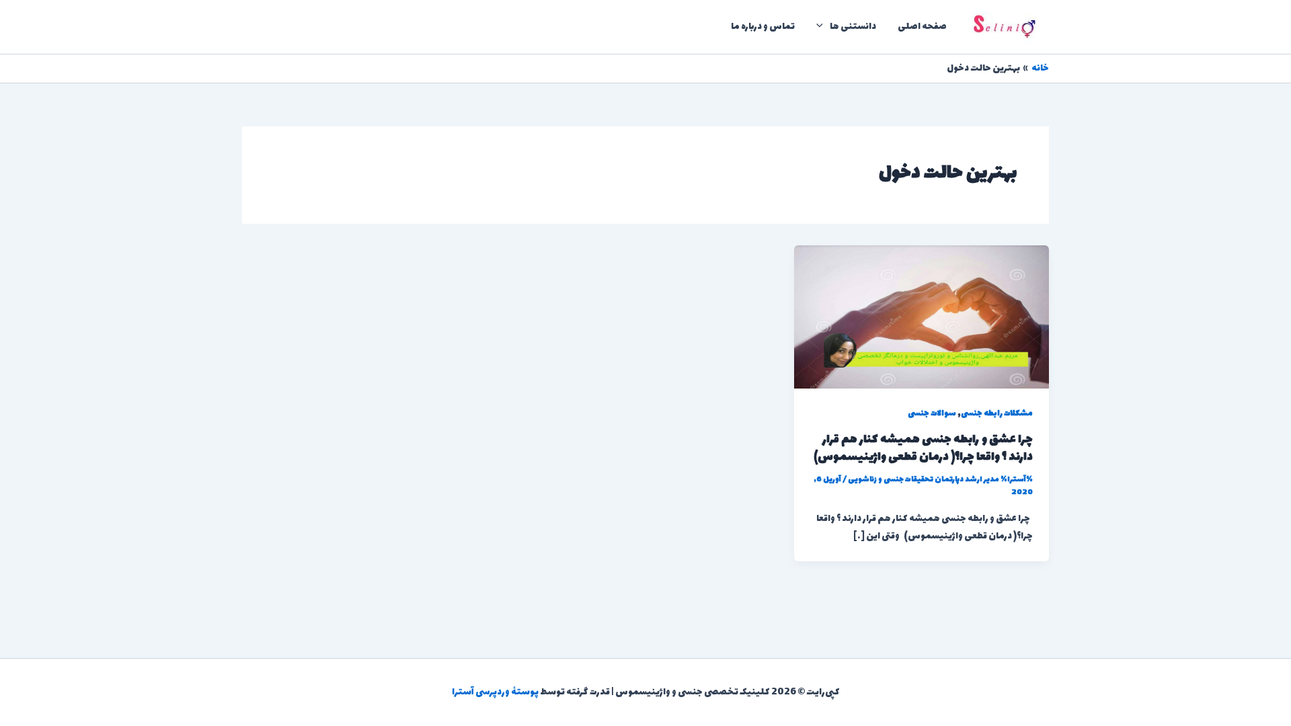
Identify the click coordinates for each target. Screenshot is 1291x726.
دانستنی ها (853, 26)
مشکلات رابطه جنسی (997, 413)
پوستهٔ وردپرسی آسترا (495, 692)
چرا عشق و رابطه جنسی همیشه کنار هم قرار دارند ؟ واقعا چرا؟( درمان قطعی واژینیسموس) (923, 448)
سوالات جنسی (932, 413)
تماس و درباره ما (763, 26)
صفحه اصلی (922, 26)
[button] (823, 27)
